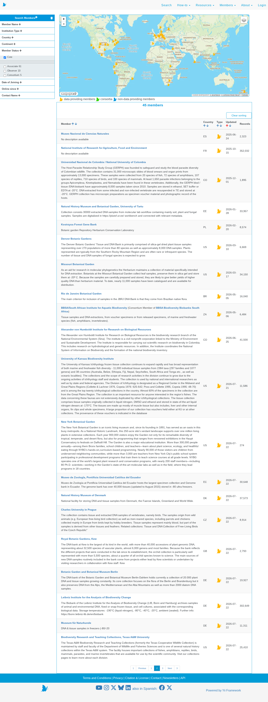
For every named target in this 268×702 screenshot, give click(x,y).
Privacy (118, 678)
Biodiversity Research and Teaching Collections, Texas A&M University (105, 637)
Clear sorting (239, 115)
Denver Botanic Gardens (76, 238)
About (246, 5)
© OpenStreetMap (230, 95)
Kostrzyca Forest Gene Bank (79, 224)
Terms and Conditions (97, 678)
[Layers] (244, 20)
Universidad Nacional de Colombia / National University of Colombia (103, 162)
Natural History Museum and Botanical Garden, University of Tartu (102, 206)
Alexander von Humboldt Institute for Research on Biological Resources (106, 329)
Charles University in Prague (78, 509)
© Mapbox (215, 95)
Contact (156, 678)
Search (166, 5)
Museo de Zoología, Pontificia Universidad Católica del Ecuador (101, 477)
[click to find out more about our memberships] (36, 17)
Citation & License (137, 678)
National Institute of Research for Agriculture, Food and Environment (104, 147)
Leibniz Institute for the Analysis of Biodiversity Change (96, 597)
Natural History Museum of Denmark (83, 495)
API (182, 678)
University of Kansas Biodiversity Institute (87, 358)
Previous (142, 668)
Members (227, 5)
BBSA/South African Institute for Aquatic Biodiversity (94, 307)
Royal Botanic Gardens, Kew (79, 538)
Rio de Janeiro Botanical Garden (81, 293)
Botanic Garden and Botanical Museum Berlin (89, 571)
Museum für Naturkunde (76, 622)
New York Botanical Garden (78, 421)
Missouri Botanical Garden (77, 264)
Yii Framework (231, 690)
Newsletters (170, 678)
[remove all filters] (51, 18)
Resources (204, 5)
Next (170, 668)
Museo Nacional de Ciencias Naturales (85, 133)
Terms (245, 95)
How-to (183, 5)
